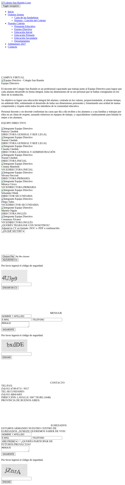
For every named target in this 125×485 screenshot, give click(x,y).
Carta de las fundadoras (26, 17)
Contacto (12, 46)
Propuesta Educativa (24, 26)
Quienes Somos (16, 14)
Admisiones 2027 (17, 43)
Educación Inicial (23, 32)
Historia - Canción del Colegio (30, 20)
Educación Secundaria (25, 38)
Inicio (11, 11)
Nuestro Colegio (16, 23)
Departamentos (22, 41)
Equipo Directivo (23, 29)
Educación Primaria (24, 35)
